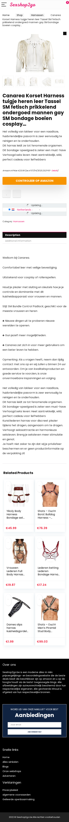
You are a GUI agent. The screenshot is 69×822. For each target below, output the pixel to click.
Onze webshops (12, 771)
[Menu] (4, 4)
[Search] (51, 4)
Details (55, 170)
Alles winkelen (10, 762)
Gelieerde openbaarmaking (18, 799)
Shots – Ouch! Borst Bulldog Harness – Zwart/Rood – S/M (47, 517)
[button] (64, 33)
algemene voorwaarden (17, 794)
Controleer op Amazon (34, 181)
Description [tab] (12, 235)
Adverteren (9, 776)
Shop (20, 15)
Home (6, 15)
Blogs (6, 766)
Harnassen (37, 15)
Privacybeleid (10, 790)
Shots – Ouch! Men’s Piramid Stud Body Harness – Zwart (48, 629)
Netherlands (24, 209)
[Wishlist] (58, 5)
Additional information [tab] (18, 240)
